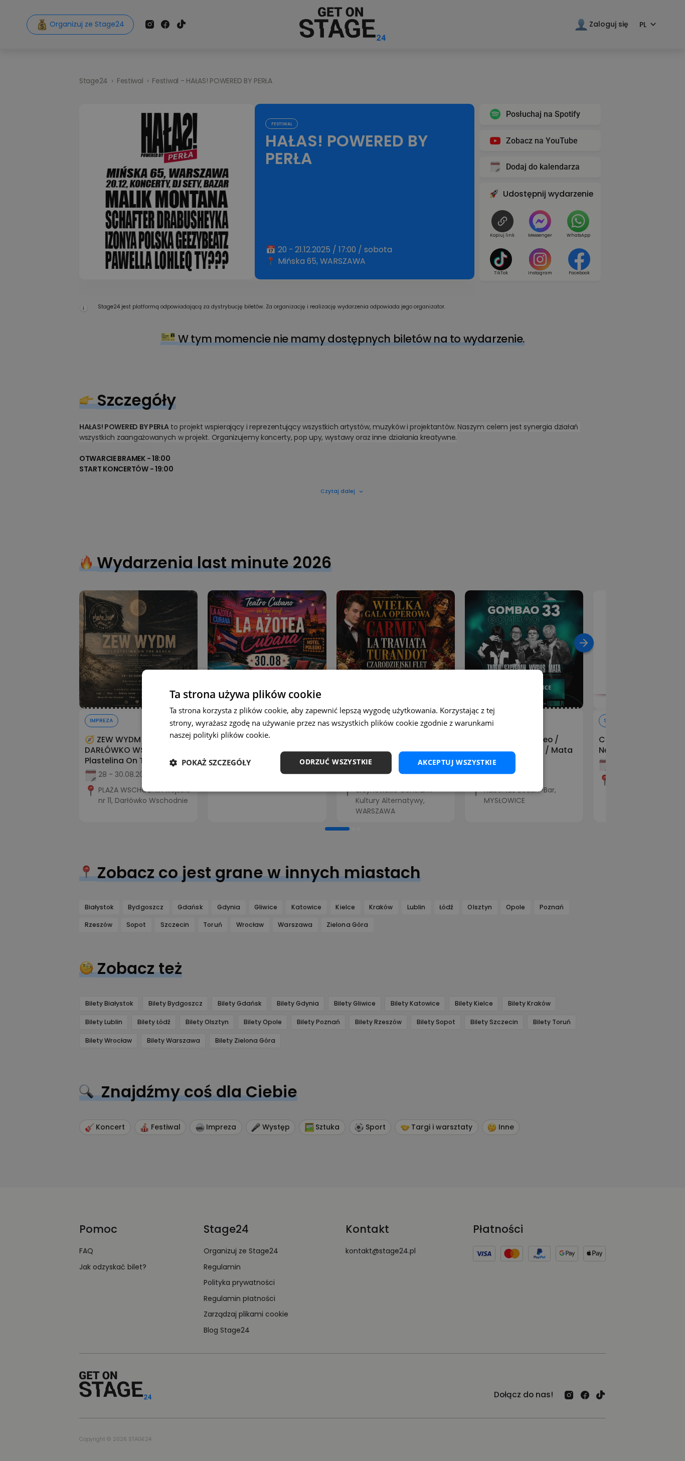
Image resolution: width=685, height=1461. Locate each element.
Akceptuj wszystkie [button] (457, 762)
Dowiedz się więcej (304, 735)
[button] (210, 762)
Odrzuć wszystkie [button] (335, 761)
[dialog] (342, 730)
